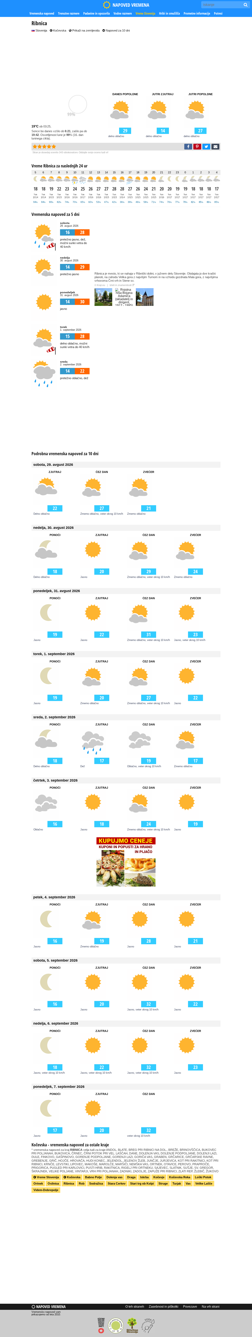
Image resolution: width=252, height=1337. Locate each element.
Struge (163, 1183)
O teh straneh (134, 1306)
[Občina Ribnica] (145, 297)
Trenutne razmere (68, 13)
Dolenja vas (114, 1177)
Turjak (176, 1183)
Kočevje (158, 1177)
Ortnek (38, 1183)
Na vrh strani (211, 1306)
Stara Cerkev (116, 1183)
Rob (81, 1183)
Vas (188, 1183)
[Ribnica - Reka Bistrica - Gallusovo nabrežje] (103, 297)
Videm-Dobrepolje (45, 1190)
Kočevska (59, 30)
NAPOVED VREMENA (131, 5)
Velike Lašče (203, 1183)
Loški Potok (203, 1177)
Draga (131, 1177)
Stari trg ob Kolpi (142, 1183)
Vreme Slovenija (145, 13)
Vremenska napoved (42, 13)
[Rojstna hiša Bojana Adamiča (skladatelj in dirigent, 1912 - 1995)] (124, 297)
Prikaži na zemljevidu (85, 30)
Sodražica (96, 1183)
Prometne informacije (197, 13)
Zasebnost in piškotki (163, 1306)
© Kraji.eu (99, 285)
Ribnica (69, 1183)
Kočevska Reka (179, 1177)
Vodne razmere (123, 13)
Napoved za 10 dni (117, 30)
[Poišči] (246, 4)
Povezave (190, 1306)
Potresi (218, 13)
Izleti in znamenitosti (121, 285)
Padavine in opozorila (96, 13)
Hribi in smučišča (169, 13)
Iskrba (144, 1177)
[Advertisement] (126, 62)
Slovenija (41, 30)
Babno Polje (93, 1177)
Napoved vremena (50, 1306)
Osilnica (53, 1183)
